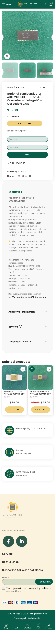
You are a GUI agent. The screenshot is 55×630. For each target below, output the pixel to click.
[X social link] (19, 176)
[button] (14, 409)
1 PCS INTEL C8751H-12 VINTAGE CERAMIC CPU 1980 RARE (40, 394)
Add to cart (24, 123)
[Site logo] (27, 4)
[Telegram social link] (30, 176)
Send (27, 154)
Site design (19, 618)
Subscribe (45, 581)
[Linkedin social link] (26, 176)
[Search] (45, 4)
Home (10, 87)
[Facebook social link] (15, 176)
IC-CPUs (20, 87)
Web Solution (34, 618)
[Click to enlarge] (7, 56)
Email (5, 577)
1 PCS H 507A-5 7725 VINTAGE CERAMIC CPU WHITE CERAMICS (14, 394)
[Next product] (46, 87)
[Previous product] (40, 87)
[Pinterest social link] (23, 176)
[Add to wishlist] (22, 369)
